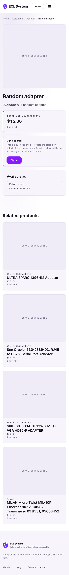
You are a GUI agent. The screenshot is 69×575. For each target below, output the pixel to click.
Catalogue (17, 18)
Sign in (38, 6)
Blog (18, 567)
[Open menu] (49, 6)
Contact (32, 567)
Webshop (7, 567)
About (43, 567)
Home (6, 18)
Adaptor (30, 18)
